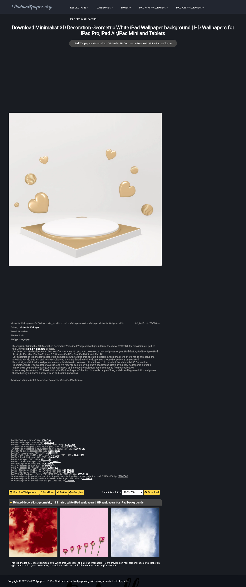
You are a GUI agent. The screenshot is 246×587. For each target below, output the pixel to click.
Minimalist (100, 43)
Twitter (63, 492)
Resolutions (78, 7)
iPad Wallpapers (83, 43)
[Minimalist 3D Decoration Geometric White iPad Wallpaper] (85, 189)
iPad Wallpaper (35, 581)
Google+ (78, 492)
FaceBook (48, 492)
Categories (104, 7)
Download (153, 492)
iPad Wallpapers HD (96, 563)
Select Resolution (112, 492)
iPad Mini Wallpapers (152, 7)
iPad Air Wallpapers (189, 7)
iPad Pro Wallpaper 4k (25, 492)
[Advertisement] (85, 86)
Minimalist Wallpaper (29, 327)
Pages (125, 7)
